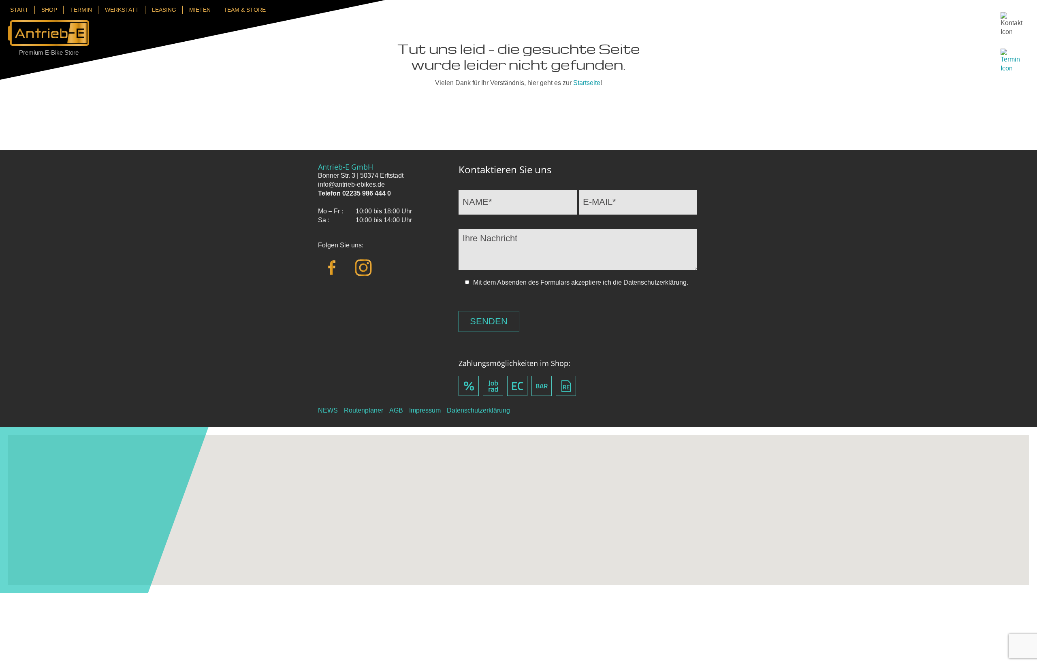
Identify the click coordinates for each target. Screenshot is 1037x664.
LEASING (164, 9)
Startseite (586, 82)
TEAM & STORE (245, 9)
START (19, 9)
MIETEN (200, 9)
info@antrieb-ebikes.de (351, 184)
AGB (396, 410)
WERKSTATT (122, 9)
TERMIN (81, 9)
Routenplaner (363, 410)
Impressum (425, 410)
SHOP (49, 9)
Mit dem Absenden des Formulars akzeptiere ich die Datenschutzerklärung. (580, 282)
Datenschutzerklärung (478, 410)
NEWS (328, 410)
